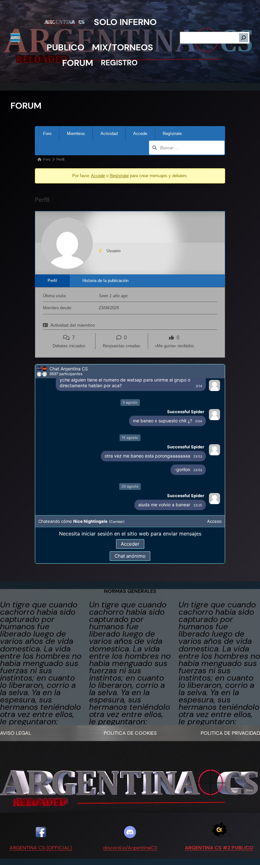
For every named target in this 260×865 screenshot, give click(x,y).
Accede (140, 133)
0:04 (198, 421)
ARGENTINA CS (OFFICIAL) (41, 847)
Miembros (76, 133)
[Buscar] (243, 37)
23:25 (197, 505)
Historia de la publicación (105, 280)
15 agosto (130, 437)
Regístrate (172, 133)
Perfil (52, 280)
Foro (47, 133)
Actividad (109, 133)
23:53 (197, 456)
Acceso (214, 521)
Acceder (130, 544)
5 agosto (130, 402)
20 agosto (130, 486)
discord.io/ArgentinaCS (130, 847)
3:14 (199, 386)
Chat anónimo (130, 556)
